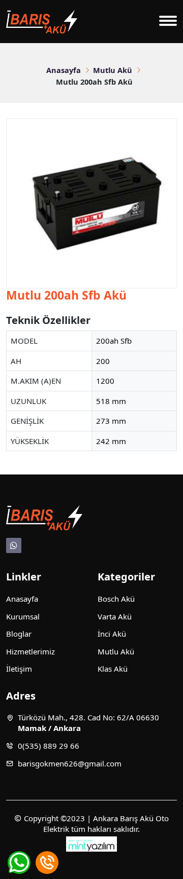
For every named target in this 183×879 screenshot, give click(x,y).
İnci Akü (112, 634)
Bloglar (19, 634)
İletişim (19, 669)
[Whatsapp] (13, 545)
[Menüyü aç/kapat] (168, 21)
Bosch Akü (116, 599)
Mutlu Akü (112, 70)
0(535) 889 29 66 (48, 746)
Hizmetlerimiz (30, 651)
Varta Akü (115, 616)
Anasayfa (63, 70)
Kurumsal (23, 616)
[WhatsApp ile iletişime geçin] (19, 862)
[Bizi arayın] (47, 862)
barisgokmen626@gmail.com (69, 763)
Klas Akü (113, 669)
